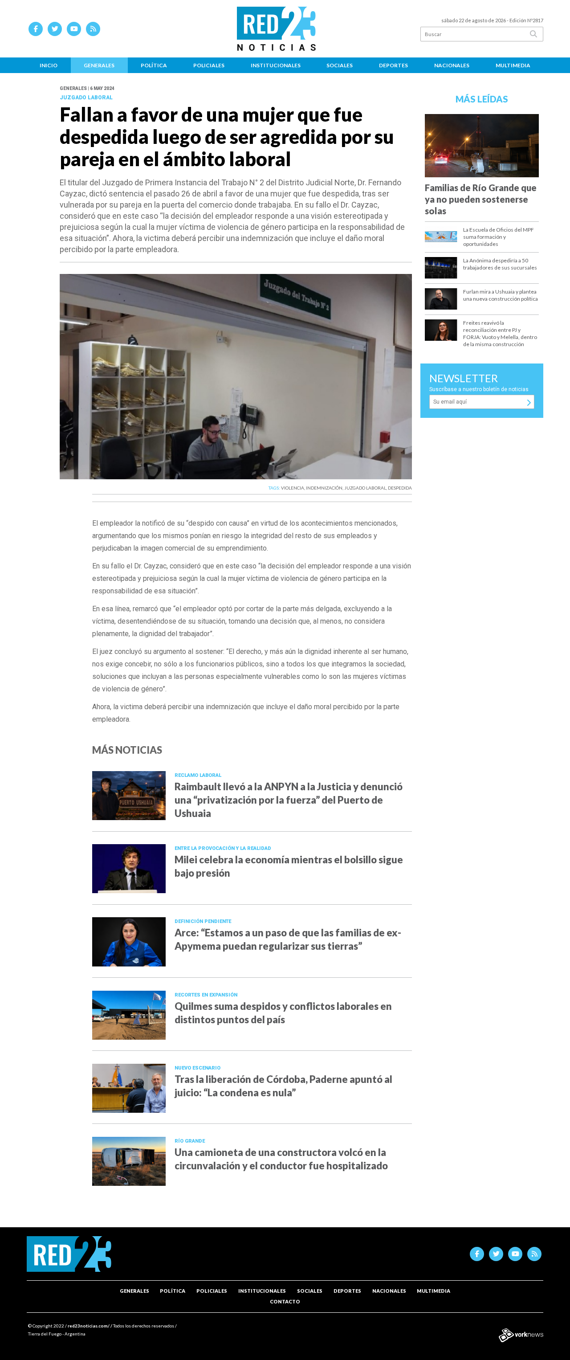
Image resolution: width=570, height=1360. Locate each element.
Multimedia (513, 65)
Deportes (393, 65)
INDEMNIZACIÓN (324, 487)
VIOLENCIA (292, 487)
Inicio (48, 65)
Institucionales (276, 65)
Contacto (285, 1301)
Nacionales (451, 65)
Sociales (339, 65)
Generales (99, 65)
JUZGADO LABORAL (365, 487)
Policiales (208, 65)
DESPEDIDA (400, 487)
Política (154, 65)
